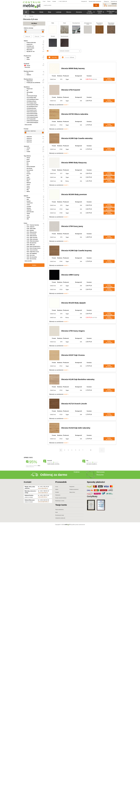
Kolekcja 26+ (30, 44)
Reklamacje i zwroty (59, 500)
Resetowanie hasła (59, 515)
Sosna (28, 186)
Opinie (56, 489)
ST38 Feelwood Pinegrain (32, 120)
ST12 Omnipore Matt (31, 97)
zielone (28, 217)
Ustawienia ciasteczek (60, 518)
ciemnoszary (30, 202)
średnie (28, 151)
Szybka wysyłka (30, 47)
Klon (28, 175)
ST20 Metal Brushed (31, 108)
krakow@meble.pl (42, 497)
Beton (28, 159)
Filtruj (34, 265)
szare (28, 215)
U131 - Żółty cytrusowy (32, 237)
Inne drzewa (29, 168)
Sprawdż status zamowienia (95, 1)
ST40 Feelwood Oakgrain (32, 122)
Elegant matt (29, 88)
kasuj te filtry (27, 67)
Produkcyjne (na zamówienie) (33, 82)
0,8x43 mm (29, 142)
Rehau (28, 59)
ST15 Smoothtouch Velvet (32, 99)
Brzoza (28, 161)
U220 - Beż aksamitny (32, 257)
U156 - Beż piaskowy (31, 242)
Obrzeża (68, 12)
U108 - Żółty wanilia (31, 228)
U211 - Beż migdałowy (32, 253)
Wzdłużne (29, 74)
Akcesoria (79, 12)
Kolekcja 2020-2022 (31, 42)
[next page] (102, 450)
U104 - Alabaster (30, 226)
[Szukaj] (96, 5)
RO (27, 90)
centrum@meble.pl (43, 488)
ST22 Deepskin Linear (32, 110)
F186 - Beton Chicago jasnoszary (34, 246)
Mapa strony (72, 492)
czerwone (29, 206)
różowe (28, 213)
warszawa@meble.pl (43, 501)
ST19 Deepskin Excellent (32, 104)
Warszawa (100, 472)
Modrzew (29, 182)
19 (90, 450)
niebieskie (29, 210)
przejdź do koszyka (112, 5)
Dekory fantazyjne (31, 166)
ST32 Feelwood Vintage (32, 113)
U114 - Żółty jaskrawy (32, 232)
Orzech (28, 184)
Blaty (49, 12)
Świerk (28, 187)
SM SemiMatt (30, 92)
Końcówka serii (30, 46)
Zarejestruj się (114, 1)
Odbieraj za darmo (53, 474)
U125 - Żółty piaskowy (32, 235)
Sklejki (41, 12)
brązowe (29, 201)
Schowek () (84, 1)
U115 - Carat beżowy (31, 233)
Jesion (28, 171)
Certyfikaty (92, 496)
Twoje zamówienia (59, 509)
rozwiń (65, 104)
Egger (28, 57)
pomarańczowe (30, 211)
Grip (28, 73)
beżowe (28, 197)
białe (28, 199)
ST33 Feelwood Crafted (32, 115)
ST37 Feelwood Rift (31, 119)
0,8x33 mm (29, 140)
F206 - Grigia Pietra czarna (33, 251)
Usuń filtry (54, 57)
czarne (28, 204)
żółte (28, 218)
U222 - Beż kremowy (31, 258)
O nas (44, 1)
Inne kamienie (30, 170)
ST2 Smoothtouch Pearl (32, 106)
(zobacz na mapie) (29, 497)
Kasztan (28, 173)
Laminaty (58, 12)
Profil (56, 512)
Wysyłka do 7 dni (30, 51)
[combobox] (70, 51)
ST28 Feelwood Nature (32, 111)
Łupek (28, 177)
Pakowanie (57, 495)
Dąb (28, 164)
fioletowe (29, 208)
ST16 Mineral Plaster (31, 101)
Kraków (76, 472)
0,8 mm (28, 65)
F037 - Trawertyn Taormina (33, 225)
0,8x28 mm (29, 138)
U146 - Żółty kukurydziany (33, 241)
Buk (28, 163)
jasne (28, 149)
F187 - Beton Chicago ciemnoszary (35, 248)
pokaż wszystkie (28, 124)
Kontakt (54, 1)
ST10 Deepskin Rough (32, 95)
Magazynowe (30, 80)
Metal (28, 180)
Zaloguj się (106, 1)
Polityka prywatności (74, 489)
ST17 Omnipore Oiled (31, 103)
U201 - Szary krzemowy (32, 249)
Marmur (28, 179)
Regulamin (72, 486)
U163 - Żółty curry (31, 244)
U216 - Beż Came (31, 255)
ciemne (28, 148)
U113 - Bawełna (30, 230)
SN (27, 94)
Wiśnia (28, 191)
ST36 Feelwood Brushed (32, 117)
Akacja (28, 157)
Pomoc (48, 1)
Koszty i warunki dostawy (60, 497)
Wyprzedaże (29, 49)
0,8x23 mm (29, 136)
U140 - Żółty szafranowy (32, 239)
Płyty (33, 12)
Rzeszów (100, 475)
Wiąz (28, 189)
